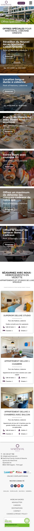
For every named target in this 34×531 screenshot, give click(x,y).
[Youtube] (18, 485)
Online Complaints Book (17, 476)
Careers (17, 505)
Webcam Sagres (17, 499)
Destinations (17, 508)
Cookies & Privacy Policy (17, 514)
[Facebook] (12, 485)
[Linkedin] (22, 485)
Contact (17, 511)
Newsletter (17, 502)
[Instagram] (15, 485)
